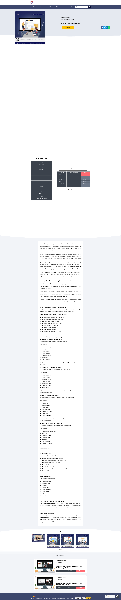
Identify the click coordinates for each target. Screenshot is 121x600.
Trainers (57, 6)
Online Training (59, 562)
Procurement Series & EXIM (67, 19)
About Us (70, 6)
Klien (64, 6)
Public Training (65, 17)
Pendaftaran (50, 6)
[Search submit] (89, 7)
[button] (102, 27)
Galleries (41, 6)
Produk (33, 6)
